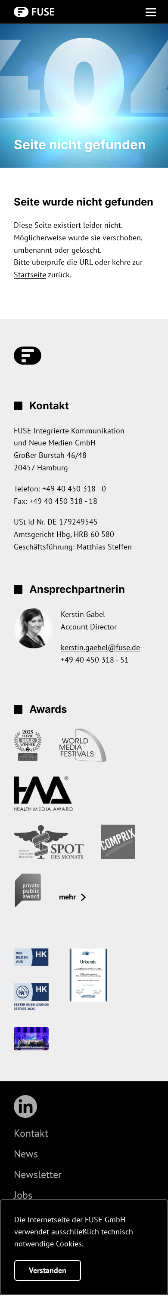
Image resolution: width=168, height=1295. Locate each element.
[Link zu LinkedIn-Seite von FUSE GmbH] (25, 1106)
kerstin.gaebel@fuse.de (100, 647)
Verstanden (47, 1270)
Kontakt (31, 1133)
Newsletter (38, 1174)
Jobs (23, 1195)
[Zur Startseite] (34, 11)
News (26, 1153)
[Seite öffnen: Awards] (28, 745)
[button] (150, 13)
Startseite (30, 274)
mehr (67, 897)
